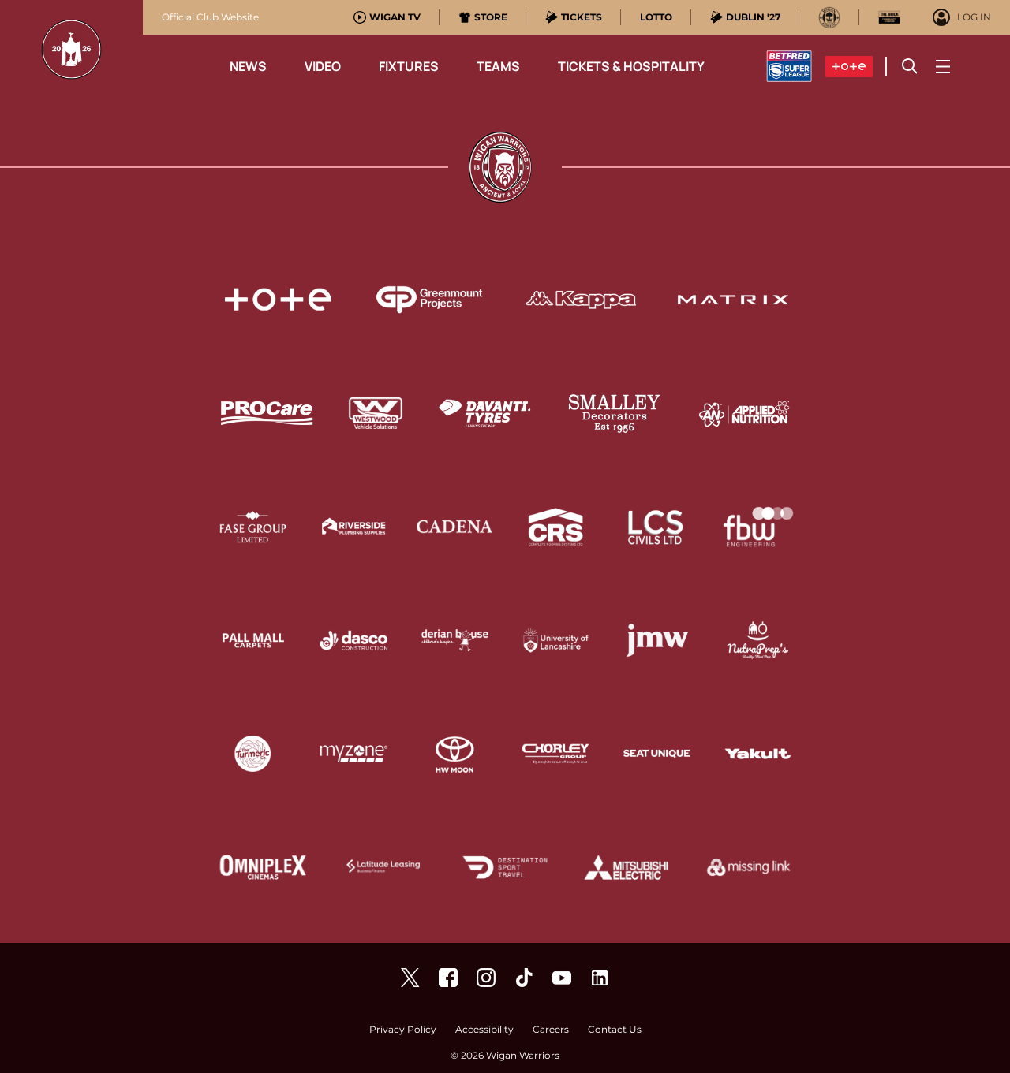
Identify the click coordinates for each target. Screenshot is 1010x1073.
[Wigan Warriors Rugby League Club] (599, 977)
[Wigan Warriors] (448, 977)
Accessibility (484, 1030)
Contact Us (615, 1030)
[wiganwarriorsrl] (486, 977)
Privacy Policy (402, 1030)
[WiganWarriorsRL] (410, 977)
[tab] (387, 17)
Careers (551, 1030)
